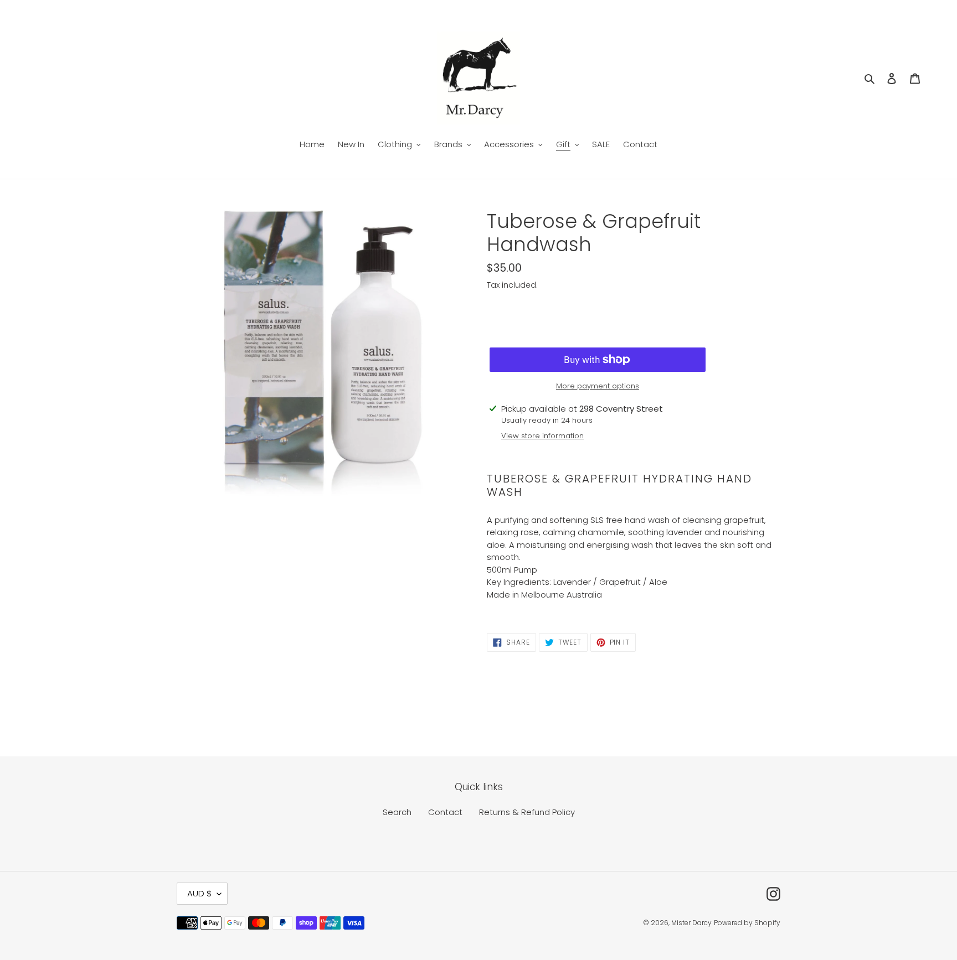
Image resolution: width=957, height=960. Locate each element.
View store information (542, 435)
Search (397, 812)
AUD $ (199, 893)
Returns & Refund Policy (527, 812)
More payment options (597, 386)
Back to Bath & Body (487, 714)
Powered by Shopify (747, 922)
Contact (445, 812)
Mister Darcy (691, 922)
